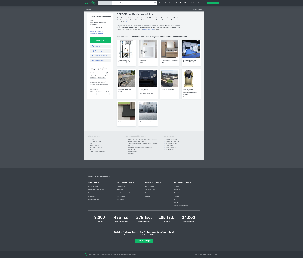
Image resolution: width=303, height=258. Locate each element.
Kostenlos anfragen (144, 241)
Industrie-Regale (93, 82)
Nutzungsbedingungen (200, 254)
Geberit (92, 139)
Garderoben (92, 84)
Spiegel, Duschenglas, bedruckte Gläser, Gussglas (142, 139)
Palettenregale (104, 75)
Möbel (108, 72)
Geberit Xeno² (132, 149)
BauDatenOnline (150, 189)
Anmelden (212, 3)
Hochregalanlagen (100, 79)
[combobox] (134, 3)
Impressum (216, 254)
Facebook (176, 186)
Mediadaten (91, 196)
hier (127, 22)
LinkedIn (176, 196)
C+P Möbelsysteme (95, 141)
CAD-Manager (121, 196)
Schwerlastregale (101, 82)
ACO (91, 149)
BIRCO (92, 143)
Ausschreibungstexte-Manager (125, 193)
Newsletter (120, 189)
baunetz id (148, 196)
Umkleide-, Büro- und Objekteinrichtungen (189, 61)
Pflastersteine (170, 145)
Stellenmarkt (120, 199)
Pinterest (176, 193)
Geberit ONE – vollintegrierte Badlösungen (140, 147)
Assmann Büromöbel (96, 147)
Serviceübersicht (121, 186)
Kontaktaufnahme (148, 29)
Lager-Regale (97, 75)
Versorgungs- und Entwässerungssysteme (125, 61)
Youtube (176, 202)
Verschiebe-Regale (101, 77)
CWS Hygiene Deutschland (97, 151)
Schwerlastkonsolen (94, 89)
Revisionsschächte (171, 147)
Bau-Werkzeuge (93, 77)
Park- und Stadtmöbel (168, 89)
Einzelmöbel (92, 72)
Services (200, 3)
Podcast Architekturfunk (181, 205)
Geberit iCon (131, 153)
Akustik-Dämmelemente (173, 141)
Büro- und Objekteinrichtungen (137, 141)
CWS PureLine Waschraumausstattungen (147, 90)
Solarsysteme (170, 149)
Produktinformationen (165, 3)
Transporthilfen (93, 94)
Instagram (177, 189)
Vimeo (175, 199)
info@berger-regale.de (96, 31)
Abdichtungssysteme (172, 139)
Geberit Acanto (132, 151)
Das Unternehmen (93, 186)
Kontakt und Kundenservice (96, 189)
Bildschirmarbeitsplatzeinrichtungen (97, 91)
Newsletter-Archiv (93, 199)
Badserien (143, 60)
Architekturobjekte (181, 3)
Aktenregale (92, 79)
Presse (90, 193)
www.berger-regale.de (96, 33)
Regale (91, 75)
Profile (193, 3)
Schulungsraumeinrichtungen (103, 94)
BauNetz (147, 193)
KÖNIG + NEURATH (95, 145)
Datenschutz (210, 254)
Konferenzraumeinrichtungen (102, 84)
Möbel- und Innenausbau (125, 122)
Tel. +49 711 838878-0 (96, 28)
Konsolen (108, 91)
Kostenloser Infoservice (100, 40)
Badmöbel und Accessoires (170, 60)
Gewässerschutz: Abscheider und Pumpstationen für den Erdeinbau (190, 92)
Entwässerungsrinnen (124, 89)
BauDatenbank (149, 186)
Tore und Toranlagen (146, 122)
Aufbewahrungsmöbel (101, 72)
